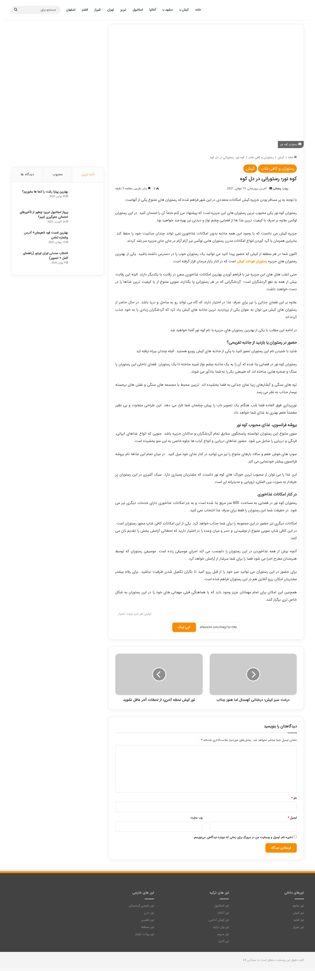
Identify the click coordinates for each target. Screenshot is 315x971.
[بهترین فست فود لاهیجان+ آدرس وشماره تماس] (84, 239)
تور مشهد (298, 905)
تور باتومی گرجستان (141, 905)
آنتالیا (152, 9)
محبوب (58, 174)
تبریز (123, 9)
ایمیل (292, 817)
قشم (85, 9)
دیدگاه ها (27, 174)
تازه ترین (88, 174)
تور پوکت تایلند (144, 934)
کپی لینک (184, 627)
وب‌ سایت (196, 817)
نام (294, 798)
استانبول (138, 9)
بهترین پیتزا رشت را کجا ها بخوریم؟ (45, 191)
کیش (185, 9)
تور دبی (149, 912)
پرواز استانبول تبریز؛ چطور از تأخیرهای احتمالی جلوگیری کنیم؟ (44, 214)
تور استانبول (221, 905)
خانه (198, 9)
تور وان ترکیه (221, 927)
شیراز (97, 9)
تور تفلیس (147, 920)
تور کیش (298, 912)
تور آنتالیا (223, 912)
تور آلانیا (224, 941)
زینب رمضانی (280, 188)
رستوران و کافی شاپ (261, 157)
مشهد (169, 9)
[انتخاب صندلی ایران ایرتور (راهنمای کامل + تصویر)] (84, 259)
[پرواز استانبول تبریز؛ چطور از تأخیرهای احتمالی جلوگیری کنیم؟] (84, 218)
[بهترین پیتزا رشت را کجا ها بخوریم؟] (84, 198)
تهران (110, 9)
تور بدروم (223, 934)
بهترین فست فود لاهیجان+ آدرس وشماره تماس (46, 235)
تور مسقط (147, 927)
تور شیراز (298, 927)
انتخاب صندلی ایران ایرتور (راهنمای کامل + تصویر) (45, 255)
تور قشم (299, 920)
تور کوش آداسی (219, 920)
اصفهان (70, 9)
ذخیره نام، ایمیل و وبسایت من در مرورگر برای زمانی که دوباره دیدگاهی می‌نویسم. (243, 837)
